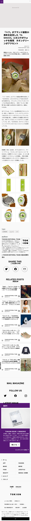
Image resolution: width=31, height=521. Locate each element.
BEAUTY (5, 473)
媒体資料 (17, 507)
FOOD (4, 469)
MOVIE (20, 466)
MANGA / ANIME (23, 473)
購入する (14, 445)
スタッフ (5, 479)
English (18, 487)
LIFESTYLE (22, 469)
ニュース (12, 231)
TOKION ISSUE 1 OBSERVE (15, 431)
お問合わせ (17, 501)
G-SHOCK (5, 231)
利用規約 (22, 504)
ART (4, 463)
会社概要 (24, 507)
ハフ (17, 231)
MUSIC (5, 466)
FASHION (21, 50)
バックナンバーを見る (21, 450)
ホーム (5, 460)
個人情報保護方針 (8, 507)
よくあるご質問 (8, 501)
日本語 (11, 487)
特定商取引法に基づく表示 (10, 504)
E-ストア (5, 476)
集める (27, 50)
